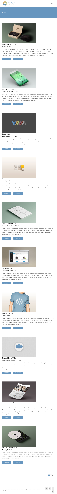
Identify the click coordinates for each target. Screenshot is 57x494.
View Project (18, 59)
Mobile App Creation (9, 89)
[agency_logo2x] (9, 1)
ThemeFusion (23, 489)
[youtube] (53, 491)
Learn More (6, 59)
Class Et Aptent (7, 268)
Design (9, 46)
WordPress (18, 91)
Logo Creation (7, 134)
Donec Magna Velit (9, 358)
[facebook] (46, 488)
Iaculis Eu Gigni (7, 313)
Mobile (13, 91)
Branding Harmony (9, 44)
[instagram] (50, 488)
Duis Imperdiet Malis (9, 448)
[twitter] (53, 488)
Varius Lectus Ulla (8, 403)
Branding (4, 46)
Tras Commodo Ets (9, 224)
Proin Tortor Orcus (8, 179)
